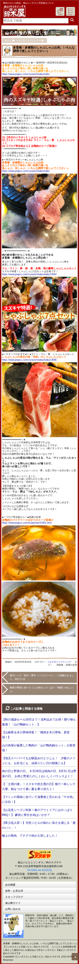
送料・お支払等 (14, 890)
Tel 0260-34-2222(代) (39, 870)
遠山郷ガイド (13, 902)
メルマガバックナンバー (59, 662)
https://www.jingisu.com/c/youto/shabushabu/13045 (29, 359)
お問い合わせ (13, 908)
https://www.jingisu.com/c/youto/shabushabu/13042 (29, 274)
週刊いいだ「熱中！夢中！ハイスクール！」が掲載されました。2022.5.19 (42, 677)
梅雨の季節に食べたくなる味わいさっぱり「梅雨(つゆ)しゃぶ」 (41, 689)
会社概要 (10, 884)
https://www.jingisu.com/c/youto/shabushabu (25, 74)
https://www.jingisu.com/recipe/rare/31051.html (27, 522)
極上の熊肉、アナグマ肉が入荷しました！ (30, 835)
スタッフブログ (14, 896)
